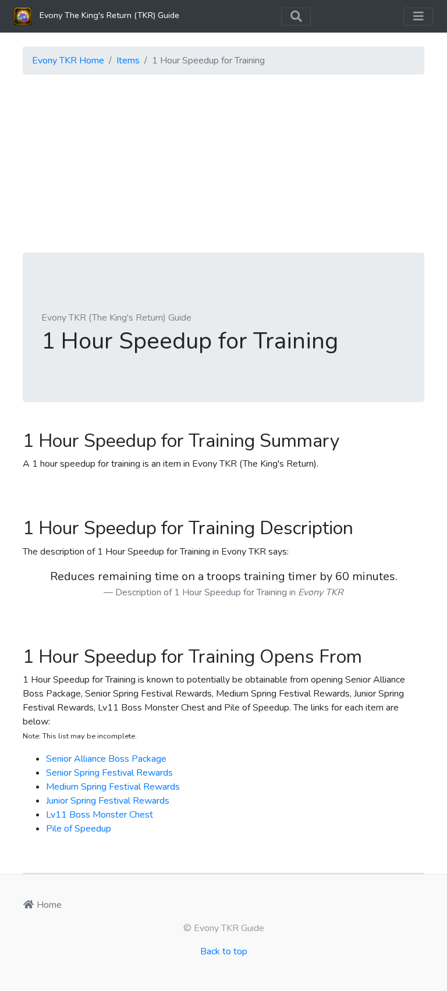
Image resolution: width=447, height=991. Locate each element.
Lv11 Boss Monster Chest (99, 814)
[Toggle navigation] (296, 17)
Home (48, 904)
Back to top (223, 951)
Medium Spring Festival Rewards (113, 786)
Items (128, 60)
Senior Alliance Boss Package (106, 758)
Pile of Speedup (78, 828)
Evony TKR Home (68, 60)
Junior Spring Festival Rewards (107, 800)
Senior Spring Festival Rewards (109, 772)
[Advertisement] (223, 165)
